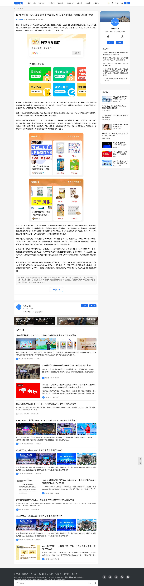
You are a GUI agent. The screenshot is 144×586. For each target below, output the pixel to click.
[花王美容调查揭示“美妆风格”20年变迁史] (107, 127)
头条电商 (41, 3)
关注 (85, 305)
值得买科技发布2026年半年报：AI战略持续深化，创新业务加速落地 (46, 404)
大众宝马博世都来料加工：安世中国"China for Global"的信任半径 (45, 500)
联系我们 (25, 574)
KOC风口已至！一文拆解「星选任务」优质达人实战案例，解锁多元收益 (68, 547)
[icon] (104, 577)
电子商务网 (19, 19)
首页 (28, 3)
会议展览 (96, 3)
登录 (116, 3)
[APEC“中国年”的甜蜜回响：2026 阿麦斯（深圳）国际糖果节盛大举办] (56, 429)
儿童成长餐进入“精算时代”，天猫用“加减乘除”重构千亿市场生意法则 (46, 335)
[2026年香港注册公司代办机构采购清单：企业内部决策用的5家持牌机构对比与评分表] (28, 486)
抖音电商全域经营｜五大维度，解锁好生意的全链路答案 (120, 163)
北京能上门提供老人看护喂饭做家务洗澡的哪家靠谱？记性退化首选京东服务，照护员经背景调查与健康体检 (68, 386)
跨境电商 (79, 3)
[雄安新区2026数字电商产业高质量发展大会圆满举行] (56, 459)
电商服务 (70, 3)
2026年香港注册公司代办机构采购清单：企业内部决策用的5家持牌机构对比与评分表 (68, 481)
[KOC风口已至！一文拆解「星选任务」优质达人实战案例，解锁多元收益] (28, 552)
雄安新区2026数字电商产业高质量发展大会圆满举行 (39, 450)
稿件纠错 (58, 574)
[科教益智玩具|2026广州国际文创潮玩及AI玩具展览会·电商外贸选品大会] (107, 99)
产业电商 (50, 3)
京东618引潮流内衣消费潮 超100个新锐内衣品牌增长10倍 (120, 154)
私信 (94, 305)
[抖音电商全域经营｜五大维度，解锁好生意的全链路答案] (107, 163)
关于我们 (17, 574)
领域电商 (60, 3)
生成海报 (21, 583)
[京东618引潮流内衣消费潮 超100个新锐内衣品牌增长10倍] (107, 154)
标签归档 (66, 574)
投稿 (127, 3)
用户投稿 (41, 574)
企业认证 (50, 574)
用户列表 (74, 574)
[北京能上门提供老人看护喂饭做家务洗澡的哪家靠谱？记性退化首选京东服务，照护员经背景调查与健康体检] (28, 390)
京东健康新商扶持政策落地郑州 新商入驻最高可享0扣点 (66, 365)
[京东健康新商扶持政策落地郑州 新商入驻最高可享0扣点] (28, 371)
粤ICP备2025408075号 (56, 577)
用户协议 (33, 574)
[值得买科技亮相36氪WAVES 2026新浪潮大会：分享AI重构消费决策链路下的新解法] (107, 145)
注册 (121, 3)
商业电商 (40, 19)
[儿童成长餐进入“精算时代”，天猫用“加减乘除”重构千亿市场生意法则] (56, 344)
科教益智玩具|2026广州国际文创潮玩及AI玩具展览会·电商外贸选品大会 (120, 99)
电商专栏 (88, 3)
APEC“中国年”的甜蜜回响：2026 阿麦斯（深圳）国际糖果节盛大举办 (46, 420)
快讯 (34, 3)
